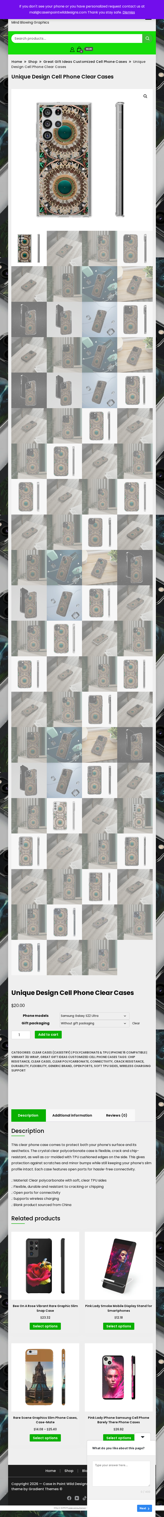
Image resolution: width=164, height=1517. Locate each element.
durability (20, 1066)
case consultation (77, 1508)
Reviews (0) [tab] (116, 1115)
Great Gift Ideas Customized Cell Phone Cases (78, 1057)
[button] (145, 96)
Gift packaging (36, 1023)
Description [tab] (28, 1115)
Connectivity (101, 1061)
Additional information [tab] (72, 1115)
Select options (45, 1326)
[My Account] (72, 49)
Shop (68, 1470)
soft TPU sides (106, 1066)
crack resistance (129, 1061)
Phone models (35, 1015)
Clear (136, 1023)
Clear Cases (41, 1061)
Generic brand (60, 1066)
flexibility (38, 1066)
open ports (82, 1066)
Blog (86, 1470)
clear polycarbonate (70, 1061)
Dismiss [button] (129, 12)
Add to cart (48, 1034)
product (30, 1204)
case (48, 1169)
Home (50, 1470)
